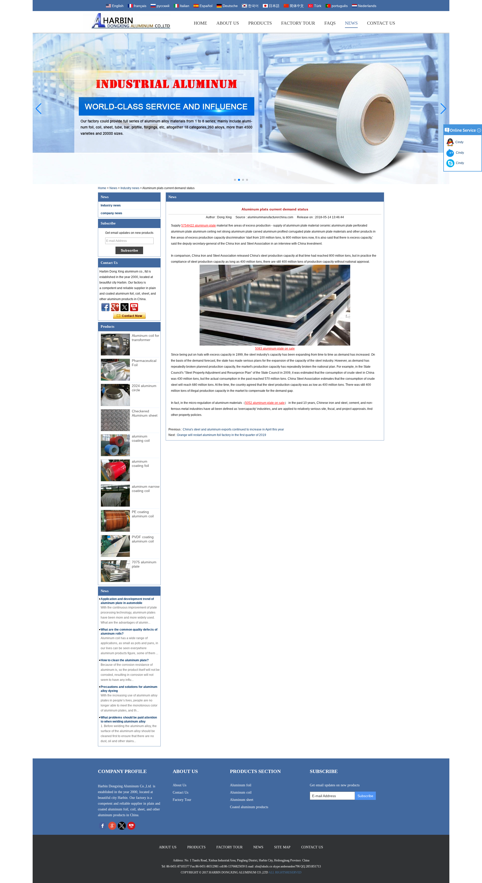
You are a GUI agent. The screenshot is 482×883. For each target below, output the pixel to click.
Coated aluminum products (249, 807)
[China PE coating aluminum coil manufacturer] (115, 521)
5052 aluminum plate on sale (265, 403)
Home (200, 23)
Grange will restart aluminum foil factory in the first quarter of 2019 (221, 435)
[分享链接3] (115, 307)
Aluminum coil (241, 792)
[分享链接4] (105, 307)
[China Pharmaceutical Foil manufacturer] (115, 370)
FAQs (330, 23)
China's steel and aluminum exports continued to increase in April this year (233, 429)
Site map (282, 847)
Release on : (306, 217)
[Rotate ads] (241, 108)
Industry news (129, 188)
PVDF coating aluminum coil (143, 539)
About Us (227, 23)
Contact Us (381, 23)
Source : (241, 217)
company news (111, 213)
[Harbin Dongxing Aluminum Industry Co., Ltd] (126, 22)
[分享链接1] (134, 307)
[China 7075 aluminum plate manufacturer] (115, 571)
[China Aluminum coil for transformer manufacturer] (115, 345)
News (351, 23)
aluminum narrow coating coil (145, 488)
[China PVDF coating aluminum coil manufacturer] (115, 546)
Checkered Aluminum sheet (144, 413)
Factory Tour (298, 23)
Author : (211, 217)
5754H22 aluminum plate (198, 225)
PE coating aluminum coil (143, 514)
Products (260, 23)
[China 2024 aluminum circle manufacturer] (115, 395)
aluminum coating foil (140, 463)
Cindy (458, 142)
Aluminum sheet (241, 800)
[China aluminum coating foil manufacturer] (115, 470)
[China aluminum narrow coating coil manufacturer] (115, 495)
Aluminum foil (240, 785)
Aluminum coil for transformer (145, 338)
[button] (235, 180)
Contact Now (129, 316)
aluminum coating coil (141, 438)
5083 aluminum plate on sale (275, 348)
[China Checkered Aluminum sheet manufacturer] (115, 420)
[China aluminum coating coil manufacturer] (115, 445)
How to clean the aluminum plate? (125, 660)
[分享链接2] (124, 307)
